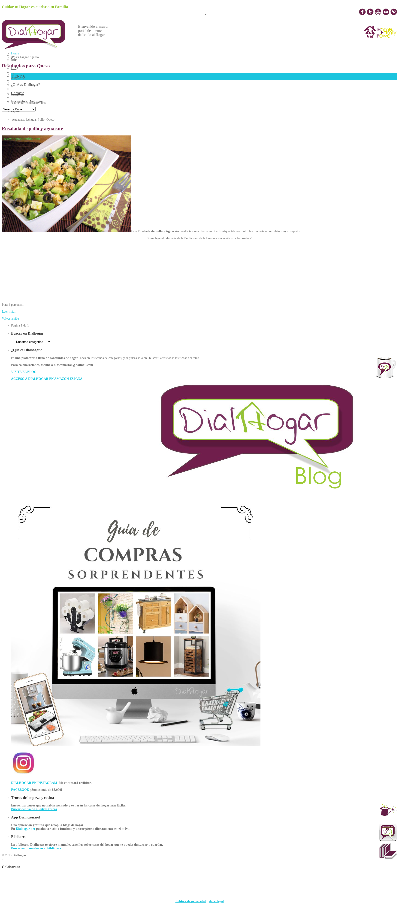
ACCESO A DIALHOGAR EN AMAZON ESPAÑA (46, 379)
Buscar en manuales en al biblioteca (36, 848)
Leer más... (9, 311)
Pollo (41, 119)
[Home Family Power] (380, 42)
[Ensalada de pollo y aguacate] (66, 231)
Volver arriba (10, 318)
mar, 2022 (17, 78)
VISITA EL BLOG (23, 372)
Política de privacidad (190, 901)
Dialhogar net (25, 828)
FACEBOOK (20, 789)
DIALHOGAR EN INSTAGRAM (34, 783)
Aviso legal (216, 901)
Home (15, 53)
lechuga (31, 119)
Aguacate (18, 119)
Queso (50, 119)
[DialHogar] (37, 48)
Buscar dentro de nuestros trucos (34, 809)
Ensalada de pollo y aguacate (32, 128)
